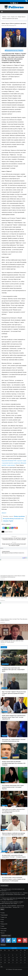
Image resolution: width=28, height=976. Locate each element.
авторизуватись (21, 552)
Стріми (2, 926)
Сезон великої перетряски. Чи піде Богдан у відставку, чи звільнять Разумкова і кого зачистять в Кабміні (14, 538)
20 (13, 960)
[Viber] (10, 527)
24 (1, 962)
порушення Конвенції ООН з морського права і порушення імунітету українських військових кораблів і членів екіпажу (14, 463)
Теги (3, 531)
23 (24, 960)
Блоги (2, 921)
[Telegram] (3, 527)
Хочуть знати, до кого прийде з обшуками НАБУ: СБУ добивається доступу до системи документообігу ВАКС (13, 810)
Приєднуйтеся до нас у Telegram (14, 50)
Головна (3, 912)
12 (9, 957)
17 (1, 960)
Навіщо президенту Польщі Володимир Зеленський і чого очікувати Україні (14, 518)
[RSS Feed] (17, 527)
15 (20, 957)
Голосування (4, 928)
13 (13, 957)
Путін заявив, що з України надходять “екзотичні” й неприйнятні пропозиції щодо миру (14, 740)
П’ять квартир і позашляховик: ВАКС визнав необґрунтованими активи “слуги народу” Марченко (13, 787)
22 (20, 960)
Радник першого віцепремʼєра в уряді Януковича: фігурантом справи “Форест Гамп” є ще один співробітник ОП (14, 717)
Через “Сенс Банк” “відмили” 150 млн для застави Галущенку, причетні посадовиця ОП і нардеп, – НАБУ (14, 693)
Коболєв (10, 531)
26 (9, 962)
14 (17, 957)
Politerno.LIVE (4, 924)
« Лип (1, 966)
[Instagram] (15, 527)
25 (5, 962)
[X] (6, 527)
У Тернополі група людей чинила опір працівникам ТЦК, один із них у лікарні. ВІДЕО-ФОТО (13, 669)
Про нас (3, 932)
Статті (2, 919)
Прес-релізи (3, 930)
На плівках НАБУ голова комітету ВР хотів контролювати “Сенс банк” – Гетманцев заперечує (14, 856)
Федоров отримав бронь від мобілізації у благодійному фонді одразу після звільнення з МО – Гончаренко (14, 763)
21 (17, 960)
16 (24, 957)
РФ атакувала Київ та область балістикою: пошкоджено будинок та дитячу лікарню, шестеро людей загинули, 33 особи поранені (13, 879)
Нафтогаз (6, 531)
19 (9, 960)
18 (5, 960)
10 (1, 957)
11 (5, 957)
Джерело (4, 513)
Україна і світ (4, 687)
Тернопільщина (5, 664)
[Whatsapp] (8, 527)
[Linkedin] (12, 527)
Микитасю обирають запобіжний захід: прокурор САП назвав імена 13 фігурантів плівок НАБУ (13, 834)
